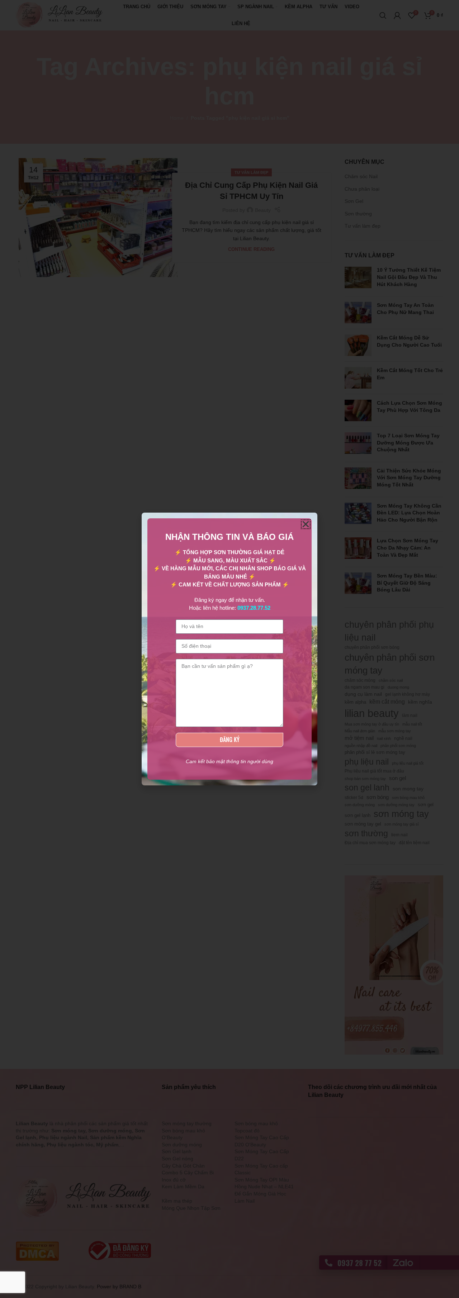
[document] (229, 649)
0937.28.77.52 (253, 608)
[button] (305, 524)
